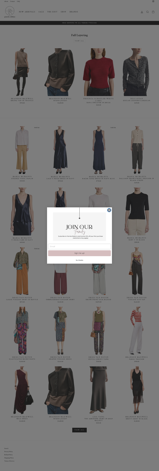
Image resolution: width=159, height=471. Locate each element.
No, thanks (79, 260)
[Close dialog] (109, 210)
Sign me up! (79, 253)
